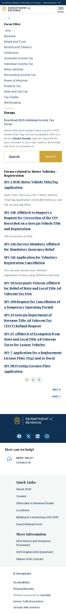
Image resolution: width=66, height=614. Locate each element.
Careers (21, 496)
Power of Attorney (16, 80)
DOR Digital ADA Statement (34, 552)
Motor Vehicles (13, 69)
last (55, 389)
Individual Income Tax (18, 63)
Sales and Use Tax (16, 91)
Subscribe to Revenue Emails (35, 503)
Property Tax (12, 86)
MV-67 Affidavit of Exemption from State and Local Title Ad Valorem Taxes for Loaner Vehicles (32, 339)
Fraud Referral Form (29, 524)
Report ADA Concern (30, 559)
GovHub (45, 595)
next (55, 396)
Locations (22, 510)
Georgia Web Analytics (26, 607)
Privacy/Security (23, 588)
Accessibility (21, 582)
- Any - (8, 30)
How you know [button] (50, 3)
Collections (11, 52)
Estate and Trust (15, 41)
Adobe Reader (21, 138)
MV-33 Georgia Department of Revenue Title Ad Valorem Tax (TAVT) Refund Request (28, 320)
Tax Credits (11, 97)
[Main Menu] (60, 9)
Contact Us (23, 462)
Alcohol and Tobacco (17, 47)
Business (10, 36)
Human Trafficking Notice (28, 601)
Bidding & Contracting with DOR (37, 517)
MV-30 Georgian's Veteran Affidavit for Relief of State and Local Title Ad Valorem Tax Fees (32, 288)
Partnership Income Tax (20, 74)
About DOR (23, 489)
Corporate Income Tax (18, 58)
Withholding (12, 102)
